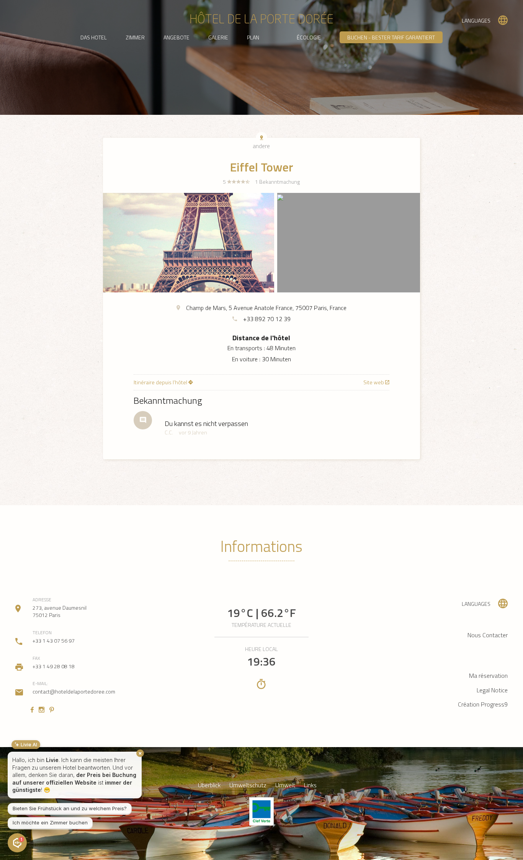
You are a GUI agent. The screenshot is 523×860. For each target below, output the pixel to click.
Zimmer (135, 37)
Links (310, 785)
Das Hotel (93, 37)
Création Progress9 (483, 704)
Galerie (218, 37)
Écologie (309, 37)
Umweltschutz (247, 785)
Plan (253, 37)
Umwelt (285, 785)
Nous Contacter (487, 635)
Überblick (209, 785)
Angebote (176, 37)
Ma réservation (488, 675)
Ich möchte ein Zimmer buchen (50, 822)
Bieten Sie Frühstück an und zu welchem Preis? (70, 808)
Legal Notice (492, 690)
